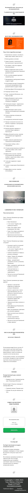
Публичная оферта (8, 488)
